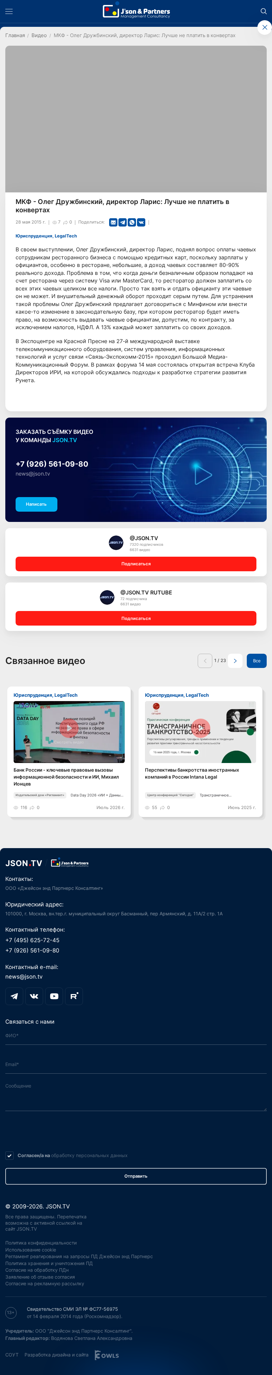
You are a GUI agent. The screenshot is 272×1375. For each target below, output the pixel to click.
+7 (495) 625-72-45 (32, 940)
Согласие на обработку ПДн (37, 1270)
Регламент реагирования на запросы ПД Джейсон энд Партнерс (79, 1256)
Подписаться (136, 563)
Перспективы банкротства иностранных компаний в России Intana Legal (192, 773)
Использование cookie (30, 1249)
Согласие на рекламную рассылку (44, 1283)
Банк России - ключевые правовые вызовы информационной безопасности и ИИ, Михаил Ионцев (66, 777)
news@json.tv (33, 474)
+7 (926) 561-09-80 (52, 464)
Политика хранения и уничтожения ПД (49, 1263)
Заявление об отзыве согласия (40, 1277)
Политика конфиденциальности (41, 1243)
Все (257, 660)
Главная (15, 35)
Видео (39, 35)
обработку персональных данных (89, 1155)
